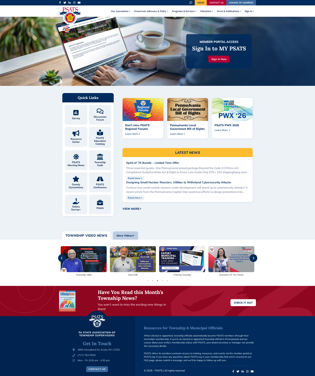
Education (205, 11)
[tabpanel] (83, 261)
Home (200, 2)
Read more (136, 178)
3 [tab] (157, 280)
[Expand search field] (191, 2)
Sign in (248, 11)
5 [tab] (167, 280)
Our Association (119, 11)
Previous (59, 256)
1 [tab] (147, 280)
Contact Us (216, 2)
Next (251, 256)
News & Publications (228, 11)
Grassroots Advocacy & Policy (150, 11)
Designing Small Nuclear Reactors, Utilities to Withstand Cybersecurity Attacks (178, 182)
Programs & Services (183, 11)
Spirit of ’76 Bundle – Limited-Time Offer (152, 162)
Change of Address (241, 2)
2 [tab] (152, 280)
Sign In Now (219, 59)
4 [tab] (162, 280)
